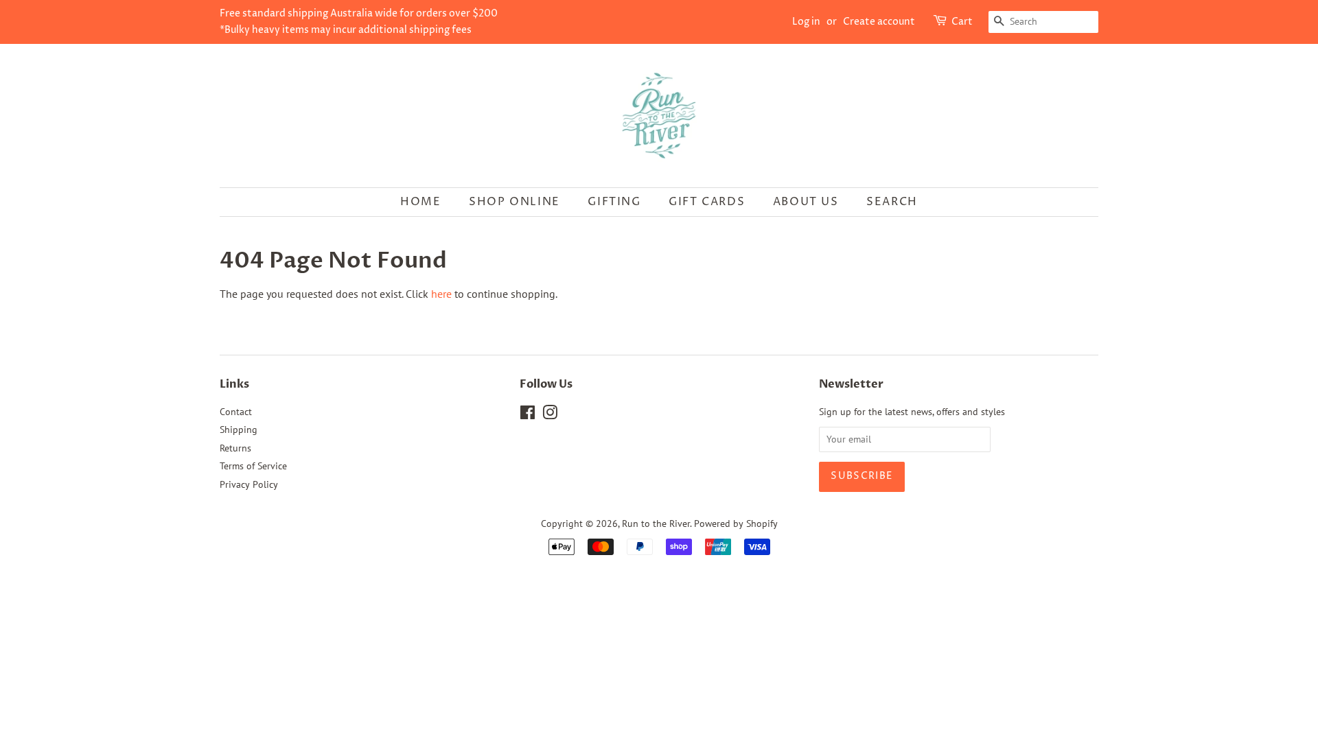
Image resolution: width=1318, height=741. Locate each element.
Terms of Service (253, 466)
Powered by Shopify (736, 523)
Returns (235, 448)
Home (420, 201)
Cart (962, 21)
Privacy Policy (249, 484)
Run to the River (656, 523)
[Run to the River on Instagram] (549, 415)
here (441, 294)
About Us (806, 201)
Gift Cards (707, 201)
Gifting (614, 201)
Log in (806, 21)
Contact (236, 411)
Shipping (238, 429)
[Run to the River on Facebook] (527, 415)
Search (892, 201)
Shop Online (514, 201)
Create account (879, 21)
